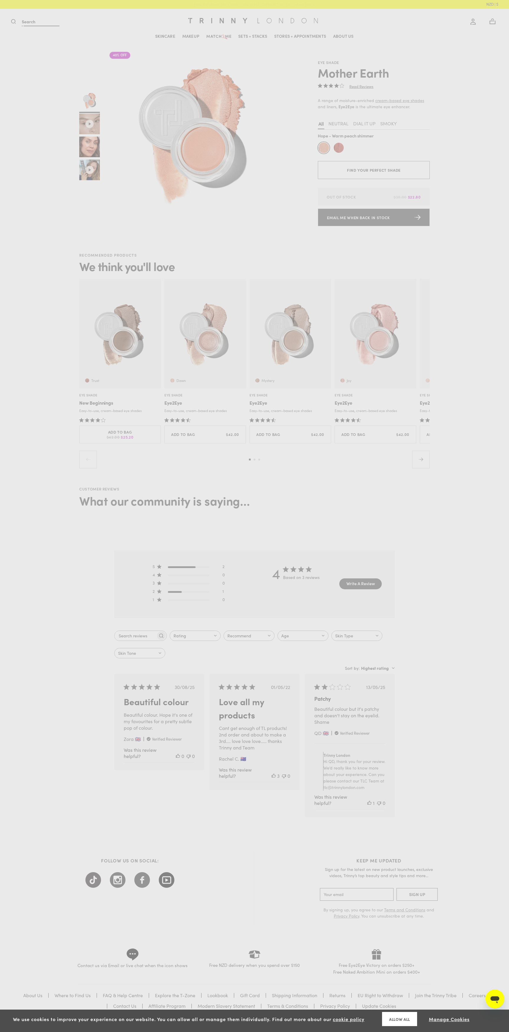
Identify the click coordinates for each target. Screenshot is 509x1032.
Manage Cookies (449, 1019)
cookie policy (348, 1019)
